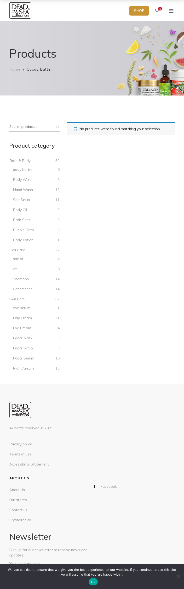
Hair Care (17, 250)
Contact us (18, 510)
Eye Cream (22, 328)
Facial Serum (23, 358)
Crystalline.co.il (21, 520)
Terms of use (20, 454)
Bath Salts (22, 220)
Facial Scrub (23, 348)
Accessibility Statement (29, 464)
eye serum (21, 308)
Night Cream (23, 368)
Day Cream (22, 318)
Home (15, 69)
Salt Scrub (21, 199)
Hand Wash (23, 189)
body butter (23, 169)
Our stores (18, 500)
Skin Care (17, 299)
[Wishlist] (157, 10)
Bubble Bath (23, 230)
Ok (93, 582)
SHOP (139, 10)
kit (15, 269)
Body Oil (20, 210)
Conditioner (22, 289)
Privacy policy (20, 444)
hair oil (18, 259)
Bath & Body (20, 160)
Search (57, 127)
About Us (17, 490)
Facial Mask (22, 338)
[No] (178, 576)
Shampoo (21, 279)
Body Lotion (23, 240)
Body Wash (23, 179)
